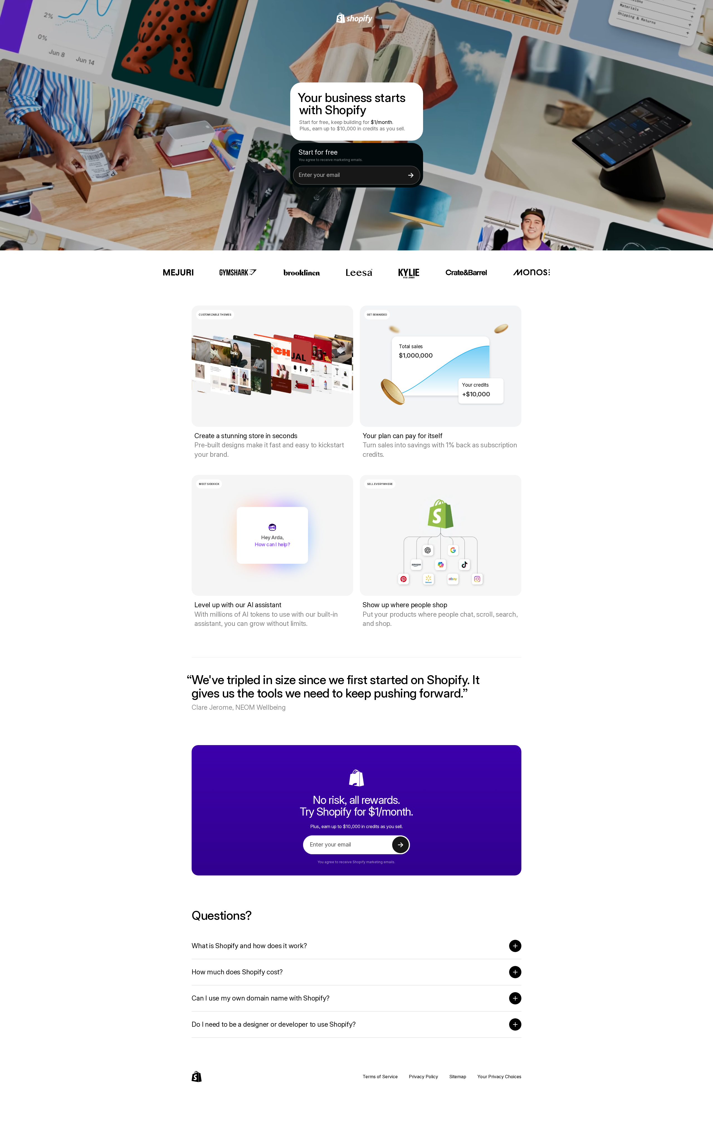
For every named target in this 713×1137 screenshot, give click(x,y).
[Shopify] (357, 18)
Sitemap (457, 1076)
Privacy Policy (423, 1076)
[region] (440, 366)
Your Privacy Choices (499, 1076)
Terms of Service (380, 1076)
